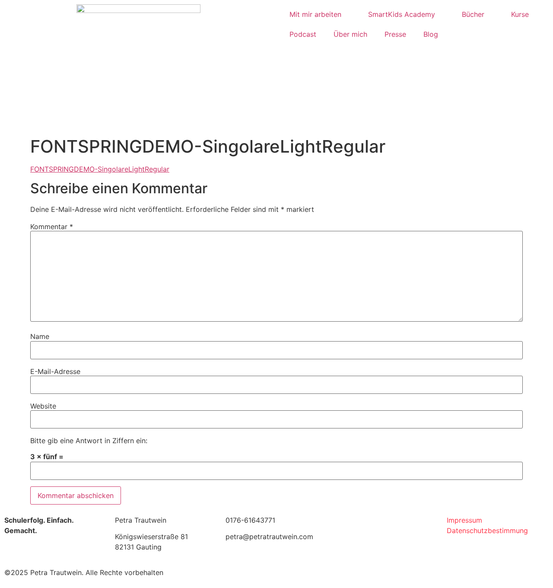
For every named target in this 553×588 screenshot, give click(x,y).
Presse (395, 34)
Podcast (302, 34)
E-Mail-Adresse (55, 371)
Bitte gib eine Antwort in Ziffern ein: (88, 440)
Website (43, 406)
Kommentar (51, 226)
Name (39, 336)
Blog (430, 34)
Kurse (520, 14)
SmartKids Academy (401, 14)
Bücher (473, 14)
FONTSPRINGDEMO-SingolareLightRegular (99, 169)
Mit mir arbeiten (315, 14)
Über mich (350, 34)
